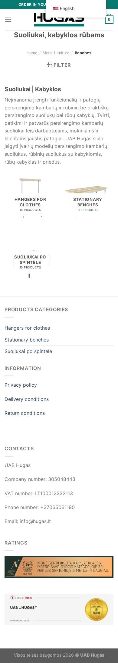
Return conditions (25, 413)
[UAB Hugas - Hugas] (59, 19)
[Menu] (8, 19)
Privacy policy (21, 385)
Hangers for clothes (27, 328)
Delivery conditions (27, 399)
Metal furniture (56, 53)
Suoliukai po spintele (28, 351)
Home (32, 53)
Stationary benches (27, 340)
